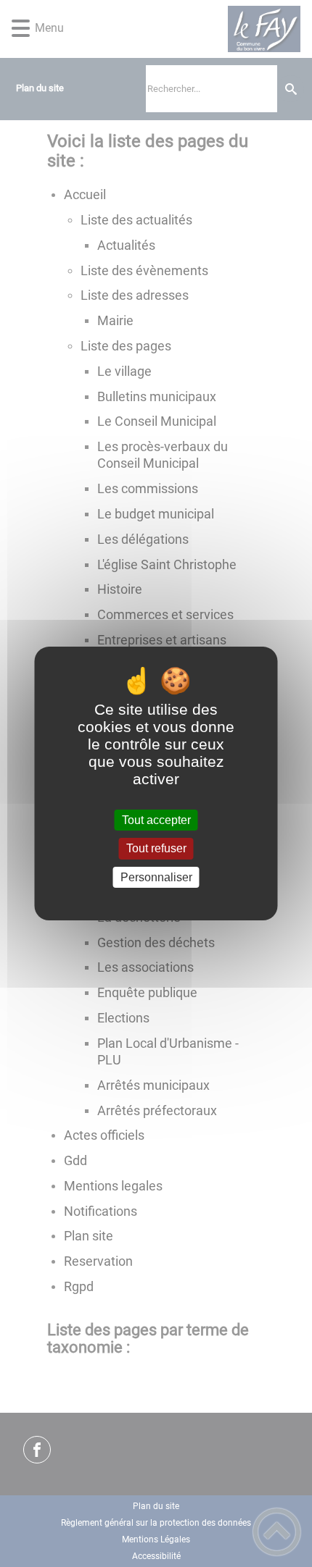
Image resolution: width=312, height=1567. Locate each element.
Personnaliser (156, 877)
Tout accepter (156, 820)
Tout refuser (156, 849)
